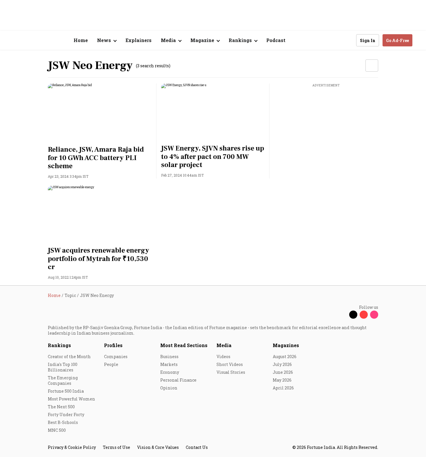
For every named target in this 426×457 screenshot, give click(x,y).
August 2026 (284, 356)
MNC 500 (57, 430)
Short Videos (229, 364)
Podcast (275, 40)
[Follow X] (353, 315)
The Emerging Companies (63, 380)
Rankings (59, 345)
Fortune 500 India (66, 391)
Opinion (168, 388)
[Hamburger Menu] (17, 40)
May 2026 (282, 380)
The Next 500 (61, 406)
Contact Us (197, 447)
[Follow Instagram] (374, 315)
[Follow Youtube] (364, 315)
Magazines (286, 345)
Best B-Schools (63, 422)
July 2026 (282, 364)
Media (224, 345)
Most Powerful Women (71, 399)
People (111, 364)
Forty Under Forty (66, 414)
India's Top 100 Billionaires (62, 367)
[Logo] (45, 40)
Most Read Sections (183, 345)
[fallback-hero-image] (100, 113)
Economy (169, 372)
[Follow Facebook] (343, 315)
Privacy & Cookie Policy (72, 447)
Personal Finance (178, 380)
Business (169, 356)
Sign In (367, 40)
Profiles (113, 345)
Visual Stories (230, 372)
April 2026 (283, 388)
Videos (223, 356)
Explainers (138, 40)
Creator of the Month (69, 356)
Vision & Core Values (158, 447)
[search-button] (348, 40)
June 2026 (283, 372)
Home (81, 40)
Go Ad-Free (397, 40)
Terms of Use (116, 447)
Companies (116, 356)
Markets (169, 364)
